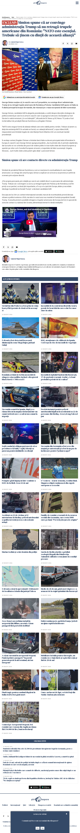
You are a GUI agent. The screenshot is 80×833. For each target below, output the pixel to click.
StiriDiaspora (6, 17)
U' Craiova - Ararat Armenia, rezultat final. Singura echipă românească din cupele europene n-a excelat (59, 482)
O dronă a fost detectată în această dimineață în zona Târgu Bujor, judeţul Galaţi (18, 342)
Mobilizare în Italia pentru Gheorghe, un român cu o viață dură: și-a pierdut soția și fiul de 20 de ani (59, 657)
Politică (5, 805)
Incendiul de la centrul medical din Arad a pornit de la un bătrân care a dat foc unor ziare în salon (59, 308)
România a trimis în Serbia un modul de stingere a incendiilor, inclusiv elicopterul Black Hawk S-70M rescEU (20, 377)
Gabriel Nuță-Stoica (17, 42)
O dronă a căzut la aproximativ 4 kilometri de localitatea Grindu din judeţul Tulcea (20, 590)
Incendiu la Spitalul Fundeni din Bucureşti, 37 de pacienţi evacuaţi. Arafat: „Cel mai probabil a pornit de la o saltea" (59, 377)
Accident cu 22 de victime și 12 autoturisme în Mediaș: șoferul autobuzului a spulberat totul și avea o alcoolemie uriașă (20, 518)
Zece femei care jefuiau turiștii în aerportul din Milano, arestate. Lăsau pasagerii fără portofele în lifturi (17, 623)
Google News (22, 251)
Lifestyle (32, 805)
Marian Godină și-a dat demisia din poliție (19, 552)
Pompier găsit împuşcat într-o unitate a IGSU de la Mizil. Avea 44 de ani (19, 481)
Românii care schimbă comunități (66, 805)
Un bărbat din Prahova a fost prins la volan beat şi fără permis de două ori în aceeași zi (20, 308)
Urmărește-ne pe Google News (53, 97)
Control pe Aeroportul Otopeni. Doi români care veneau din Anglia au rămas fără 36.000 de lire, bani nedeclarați (19, 726)
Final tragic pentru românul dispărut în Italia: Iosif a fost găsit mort (18, 693)
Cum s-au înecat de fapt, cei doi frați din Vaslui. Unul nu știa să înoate (58, 693)
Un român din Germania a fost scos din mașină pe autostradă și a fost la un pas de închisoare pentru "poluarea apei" (59, 448)
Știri (13, 17)
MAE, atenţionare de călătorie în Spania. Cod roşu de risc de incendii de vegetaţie (58, 341)
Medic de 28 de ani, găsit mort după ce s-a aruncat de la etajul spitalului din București (59, 590)
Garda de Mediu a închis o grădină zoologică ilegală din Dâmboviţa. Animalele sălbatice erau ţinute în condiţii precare (59, 555)
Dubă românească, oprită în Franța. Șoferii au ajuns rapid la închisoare (59, 622)
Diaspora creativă (44, 805)
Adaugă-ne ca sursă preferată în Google (20, 97)
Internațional (15, 805)
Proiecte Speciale (40, 810)
